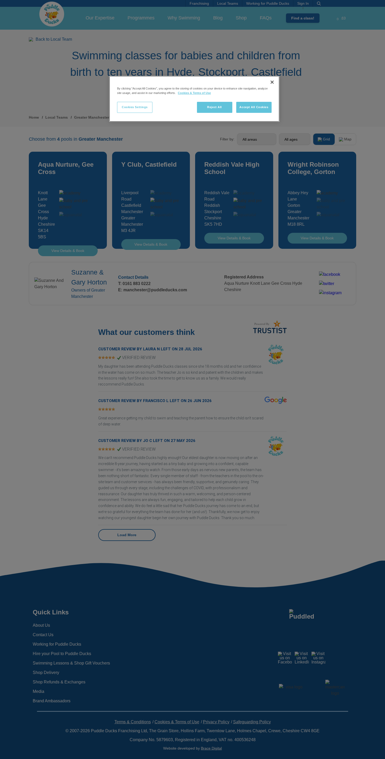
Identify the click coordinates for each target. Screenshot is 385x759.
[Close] (272, 82)
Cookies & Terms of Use (194, 92)
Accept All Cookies (253, 107)
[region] (194, 99)
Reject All (214, 107)
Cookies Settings (135, 107)
